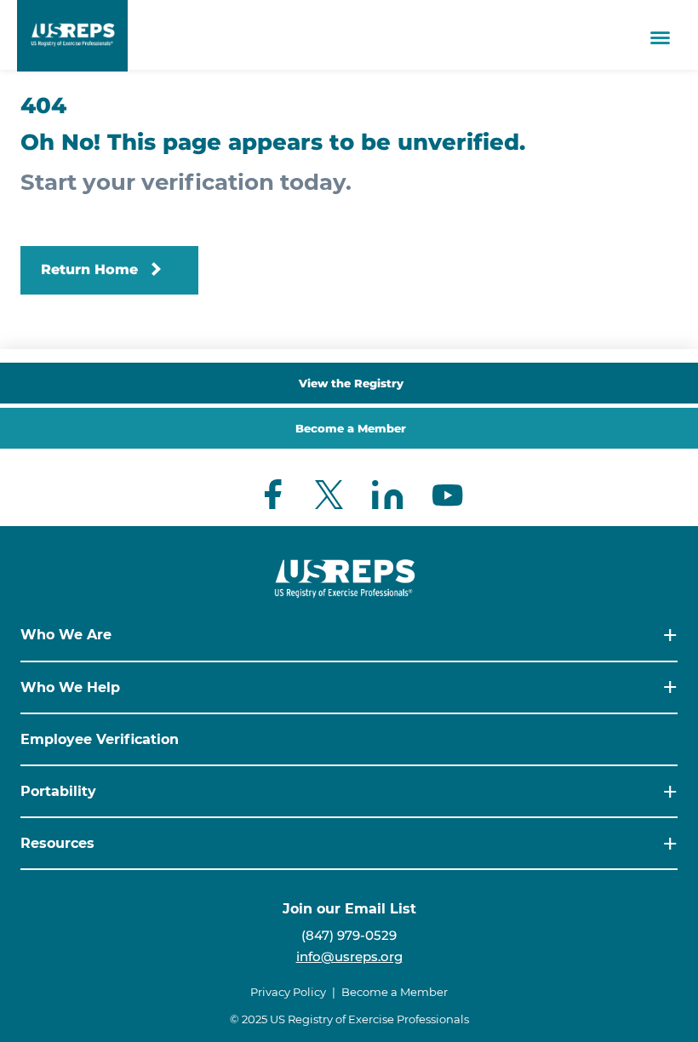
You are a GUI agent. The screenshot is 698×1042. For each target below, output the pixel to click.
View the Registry (351, 383)
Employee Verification (99, 739)
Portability (58, 791)
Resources (57, 843)
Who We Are (66, 635)
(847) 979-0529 (349, 935)
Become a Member (350, 428)
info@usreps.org (349, 956)
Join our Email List (349, 909)
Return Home (89, 269)
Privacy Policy (288, 992)
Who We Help (70, 687)
